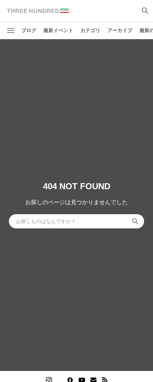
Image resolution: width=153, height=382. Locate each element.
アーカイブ (119, 30)
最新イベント (58, 30)
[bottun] (145, 11)
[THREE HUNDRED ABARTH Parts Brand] (39, 10)
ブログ (28, 30)
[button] (10, 31)
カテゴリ (90, 30)
